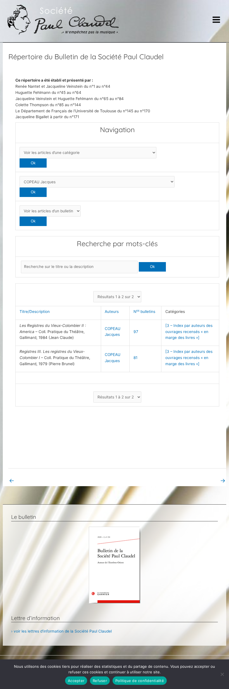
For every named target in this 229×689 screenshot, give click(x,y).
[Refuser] (222, 674)
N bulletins (145, 311)
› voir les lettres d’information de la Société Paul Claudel (61, 631)
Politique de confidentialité (139, 680)
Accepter (76, 680)
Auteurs (113, 311)
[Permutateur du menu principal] (216, 20)
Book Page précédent (31, 480)
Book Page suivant (205, 480)
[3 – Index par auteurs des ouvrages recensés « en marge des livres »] (189, 331)
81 (135, 357)
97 (135, 331)
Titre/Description (36, 311)
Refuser (100, 680)
